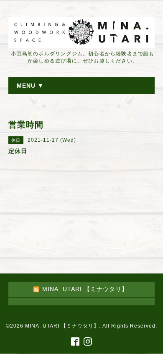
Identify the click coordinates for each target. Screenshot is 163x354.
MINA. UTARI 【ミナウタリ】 (62, 326)
